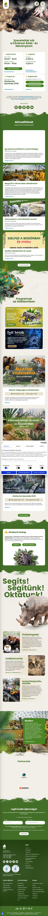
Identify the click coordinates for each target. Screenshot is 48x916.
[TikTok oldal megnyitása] (28, 107)
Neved (5, 820)
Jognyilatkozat (37, 912)
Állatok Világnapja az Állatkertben (24, 390)
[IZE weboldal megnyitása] (25, 909)
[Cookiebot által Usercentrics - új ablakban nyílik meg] (41, 443)
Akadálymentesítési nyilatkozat (31, 914)
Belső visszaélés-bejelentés (17, 914)
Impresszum (9, 912)
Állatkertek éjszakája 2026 (11, 82)
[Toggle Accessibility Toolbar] (2, 913)
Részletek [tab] (18, 446)
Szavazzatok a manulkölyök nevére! (21, 219)
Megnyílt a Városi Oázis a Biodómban (21, 183)
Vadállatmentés (14, 658)
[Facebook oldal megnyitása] (16, 107)
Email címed (29, 820)
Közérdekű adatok (29, 912)
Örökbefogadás (30, 634)
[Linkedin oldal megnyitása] (24, 107)
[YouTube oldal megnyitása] (32, 107)
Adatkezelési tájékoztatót (15, 826)
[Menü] (36, 4)
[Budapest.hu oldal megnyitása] (17, 908)
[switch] (18, 468)
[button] (36, 4)
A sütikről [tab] (42, 446)
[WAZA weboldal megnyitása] (29, 909)
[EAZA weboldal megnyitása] (21, 909)
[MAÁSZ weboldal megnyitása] (32, 909)
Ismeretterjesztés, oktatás (32, 682)
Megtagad (9, 472)
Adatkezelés (15, 912)
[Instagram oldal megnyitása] (20, 107)
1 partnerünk (7, 452)
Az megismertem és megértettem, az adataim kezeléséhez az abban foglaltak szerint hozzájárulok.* (24, 827)
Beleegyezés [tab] (6, 446)
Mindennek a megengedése (39, 472)
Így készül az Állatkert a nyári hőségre (21, 149)
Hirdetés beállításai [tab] (30, 446)
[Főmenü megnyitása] (42, 3)
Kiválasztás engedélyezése (24, 472)
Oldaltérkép (21, 912)
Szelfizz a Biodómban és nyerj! (18, 251)
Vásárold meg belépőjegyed (18, 99)
